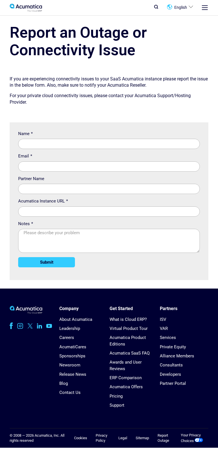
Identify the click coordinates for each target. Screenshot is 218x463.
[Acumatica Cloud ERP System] (26, 312)
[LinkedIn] (39, 326)
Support (117, 405)
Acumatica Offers (126, 386)
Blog (63, 383)
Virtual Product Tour (129, 328)
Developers (170, 374)
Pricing (116, 396)
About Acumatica (75, 319)
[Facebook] (11, 326)
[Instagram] (20, 326)
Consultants (171, 365)
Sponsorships (72, 356)
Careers (66, 337)
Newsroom (69, 365)
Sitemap (142, 438)
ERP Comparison (126, 377)
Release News (72, 374)
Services (168, 337)
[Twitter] (30, 326)
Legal (122, 438)
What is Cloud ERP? (128, 319)
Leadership (69, 328)
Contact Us (70, 392)
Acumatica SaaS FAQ (130, 353)
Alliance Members (177, 356)
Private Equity (173, 346)
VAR (164, 328)
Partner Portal (173, 383)
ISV (163, 319)
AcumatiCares (72, 346)
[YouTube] (49, 326)
